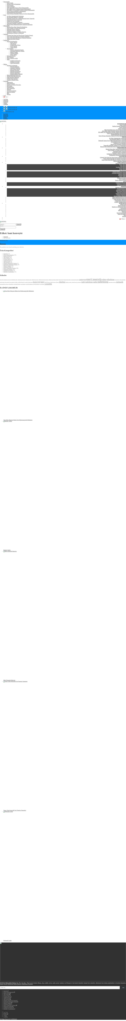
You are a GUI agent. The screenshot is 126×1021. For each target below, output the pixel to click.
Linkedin (5, 104)
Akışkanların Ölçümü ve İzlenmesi (15, 33)
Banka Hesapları (11, 83)
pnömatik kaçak (17, 284)
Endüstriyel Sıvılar (14, 62)
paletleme (89, 282)
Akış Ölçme (13, 44)
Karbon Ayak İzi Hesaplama (13, 4)
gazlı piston (2, 282)
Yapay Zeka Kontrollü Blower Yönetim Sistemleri (19, 38)
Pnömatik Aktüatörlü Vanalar (17, 51)
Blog (8, 93)
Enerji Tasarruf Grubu (12, 58)
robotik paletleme (29, 284)
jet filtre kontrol (21, 282)
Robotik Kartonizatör (15, 71)
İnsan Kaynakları (11, 92)
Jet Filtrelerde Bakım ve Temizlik (15, 17)
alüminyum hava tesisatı (53, 279)
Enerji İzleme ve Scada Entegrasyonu (16, 28)
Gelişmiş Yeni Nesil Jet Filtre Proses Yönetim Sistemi (20, 35)
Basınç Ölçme (13, 42)
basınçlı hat (61, 279)
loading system (68, 282)
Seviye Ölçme (13, 46)
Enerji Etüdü (10, 3)
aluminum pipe (28, 279)
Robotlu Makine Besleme (16, 74)
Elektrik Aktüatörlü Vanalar (17, 50)
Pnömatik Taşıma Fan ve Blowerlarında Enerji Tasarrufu (20, 18)
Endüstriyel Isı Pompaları (13, 21)
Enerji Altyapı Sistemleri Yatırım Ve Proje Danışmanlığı (20, 13)
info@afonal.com (9, 111)
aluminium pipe (14, 279)
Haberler (9, 89)
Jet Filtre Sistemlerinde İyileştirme (15, 16)
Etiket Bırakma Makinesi (13, 77)
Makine (5, 64)
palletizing (103, 281)
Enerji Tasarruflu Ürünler (9, 268)
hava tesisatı (11, 282)
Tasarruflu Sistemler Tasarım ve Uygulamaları (18, 23)
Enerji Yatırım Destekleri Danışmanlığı (16, 11)
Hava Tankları (10, 57)
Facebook (5, 101)
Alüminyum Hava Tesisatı (13, 39)
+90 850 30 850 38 (12, 107)
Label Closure (47, 282)
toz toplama (42, 284)
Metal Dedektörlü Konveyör (13, 75)
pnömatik (119, 282)
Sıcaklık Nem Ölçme (15, 45)
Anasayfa (5, 236)
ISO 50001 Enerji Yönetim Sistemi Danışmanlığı (19, 9)
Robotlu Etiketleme (15, 72)
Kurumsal (5, 81)
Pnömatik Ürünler (11, 56)
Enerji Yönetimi (11, 6)
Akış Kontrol (10, 48)
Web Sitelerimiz (11, 88)
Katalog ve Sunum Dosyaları (14, 84)
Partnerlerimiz (10, 87)
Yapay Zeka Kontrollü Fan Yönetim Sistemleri (18, 36)
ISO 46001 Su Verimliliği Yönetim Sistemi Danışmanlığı (21, 10)
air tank (1, 279)
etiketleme (110, 279)
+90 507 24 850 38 (12, 109)
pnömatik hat (10, 284)
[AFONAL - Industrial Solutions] (3, 121)
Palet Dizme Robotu (15, 69)
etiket (104, 279)
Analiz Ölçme (13, 47)
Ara (123, 987)
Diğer (8, 59)
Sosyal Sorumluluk (11, 90)
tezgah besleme (36, 284)
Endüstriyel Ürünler (8, 270)
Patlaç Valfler (13, 54)
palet (83, 282)
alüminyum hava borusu (44, 279)
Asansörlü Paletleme (15, 68)
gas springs (117, 279)
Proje (4, 15)
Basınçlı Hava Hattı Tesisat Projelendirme (17, 27)
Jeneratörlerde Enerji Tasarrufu (14, 19)
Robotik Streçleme (14, 70)
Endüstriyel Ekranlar (15, 60)
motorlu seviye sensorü (76, 282)
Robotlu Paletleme (14, 66)
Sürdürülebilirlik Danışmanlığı (14, 12)
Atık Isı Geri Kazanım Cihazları (14, 22)
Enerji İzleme (10, 5)
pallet (95, 282)
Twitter (5, 103)
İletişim (9, 94)
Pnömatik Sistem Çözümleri (13, 30)
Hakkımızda (10, 82)
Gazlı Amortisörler (14, 63)
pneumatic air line (112, 282)
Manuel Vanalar (14, 52)
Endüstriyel (6, 40)
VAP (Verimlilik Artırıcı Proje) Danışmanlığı (18, 7)
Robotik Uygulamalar (12, 65)
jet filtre (15, 282)
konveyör (36, 282)
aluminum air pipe (21, 279)
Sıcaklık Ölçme (7, 259)
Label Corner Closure (54, 282)
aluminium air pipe (7, 279)
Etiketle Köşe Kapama (12, 78)
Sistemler (5, 34)
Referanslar (9, 86)
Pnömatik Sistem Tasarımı (13, 29)
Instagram (5, 100)
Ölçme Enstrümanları (12, 41)
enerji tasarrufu (94, 279)
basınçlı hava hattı (67, 279)
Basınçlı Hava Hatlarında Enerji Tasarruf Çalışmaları (19, 24)
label (42, 282)
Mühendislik (6, 25)
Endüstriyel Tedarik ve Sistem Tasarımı (16, 31)
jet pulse (26, 282)
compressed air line (75, 279)
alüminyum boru (35, 279)
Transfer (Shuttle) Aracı (13, 80)
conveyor (82, 279)
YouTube (5, 99)
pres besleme (23, 284)
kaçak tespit (30, 282)
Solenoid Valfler (14, 53)
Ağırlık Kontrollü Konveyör (14, 76)
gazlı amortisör (122, 279)
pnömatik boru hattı (4, 284)
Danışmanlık (6, 1)
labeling (62, 282)
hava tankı (7, 282)
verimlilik (48, 284)
